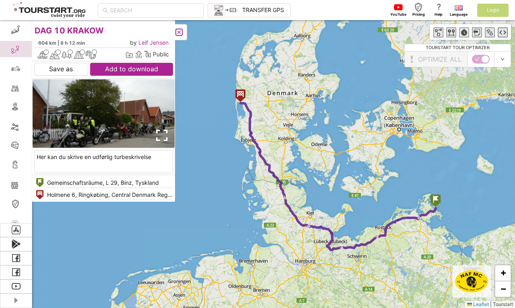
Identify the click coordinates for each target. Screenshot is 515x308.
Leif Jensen (153, 42)
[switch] (481, 59)
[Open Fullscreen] (160, 135)
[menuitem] (16, 30)
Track (29, 126)
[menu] (16, 121)
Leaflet (480, 304)
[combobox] (154, 10)
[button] (436, 201)
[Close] (179, 32)
